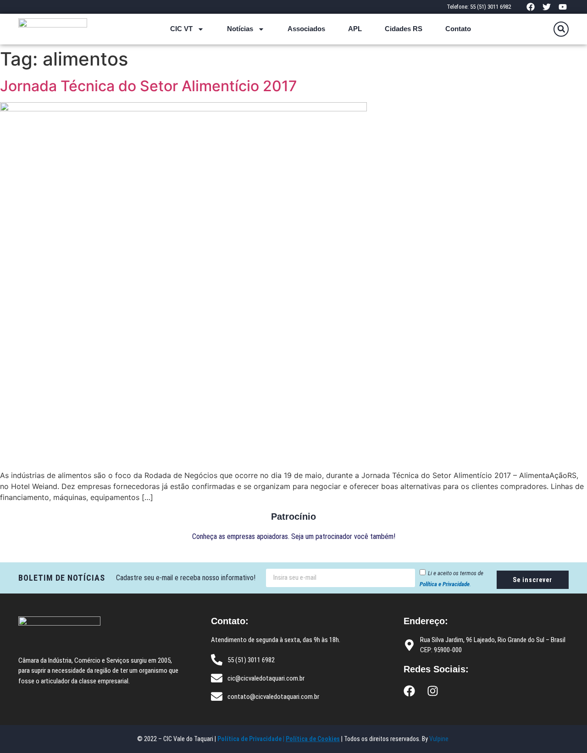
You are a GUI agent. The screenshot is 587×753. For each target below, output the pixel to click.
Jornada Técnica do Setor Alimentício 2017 (148, 86)
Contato (458, 29)
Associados (306, 29)
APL (355, 29)
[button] (561, 29)
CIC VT (181, 29)
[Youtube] (563, 6)
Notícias (240, 29)
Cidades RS (403, 29)
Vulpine (439, 738)
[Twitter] (547, 6)
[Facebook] (530, 6)
